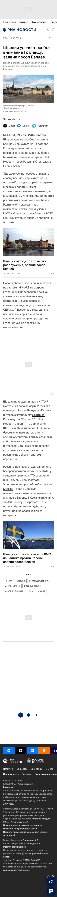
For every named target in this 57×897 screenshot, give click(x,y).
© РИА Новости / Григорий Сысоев (18, 106)
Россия (8, 580)
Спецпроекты (11, 774)
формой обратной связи (16, 870)
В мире (41, 591)
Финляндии (24, 428)
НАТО (7, 213)
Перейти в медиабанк (12, 108)
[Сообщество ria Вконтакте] (32, 750)
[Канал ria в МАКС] (9, 750)
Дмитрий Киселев (14, 591)
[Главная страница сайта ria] (19, 29)
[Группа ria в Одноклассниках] (44, 750)
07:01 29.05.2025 (12, 38)
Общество (22, 768)
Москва (8, 488)
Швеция (8, 401)
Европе (21, 497)
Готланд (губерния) (39, 580)
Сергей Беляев (12, 586)
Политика (8, 768)
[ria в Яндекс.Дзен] (20, 750)
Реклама (26, 774)
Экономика (37, 768)
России (22, 410)
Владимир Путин (38, 410)
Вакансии (8, 787)
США (6, 309)
